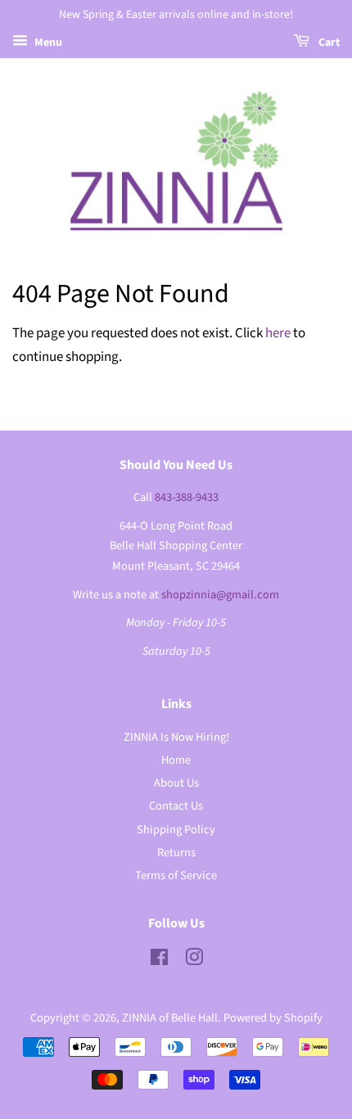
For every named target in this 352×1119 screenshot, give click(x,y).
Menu (47, 42)
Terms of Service (176, 875)
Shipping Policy (176, 829)
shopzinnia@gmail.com (220, 594)
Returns (176, 852)
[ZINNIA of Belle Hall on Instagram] (194, 960)
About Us (176, 783)
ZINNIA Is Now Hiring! (176, 737)
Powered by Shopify (273, 1018)
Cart (328, 42)
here (278, 333)
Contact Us (176, 805)
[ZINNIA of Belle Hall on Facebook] (159, 960)
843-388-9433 (187, 497)
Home (176, 760)
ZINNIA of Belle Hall (170, 1018)
